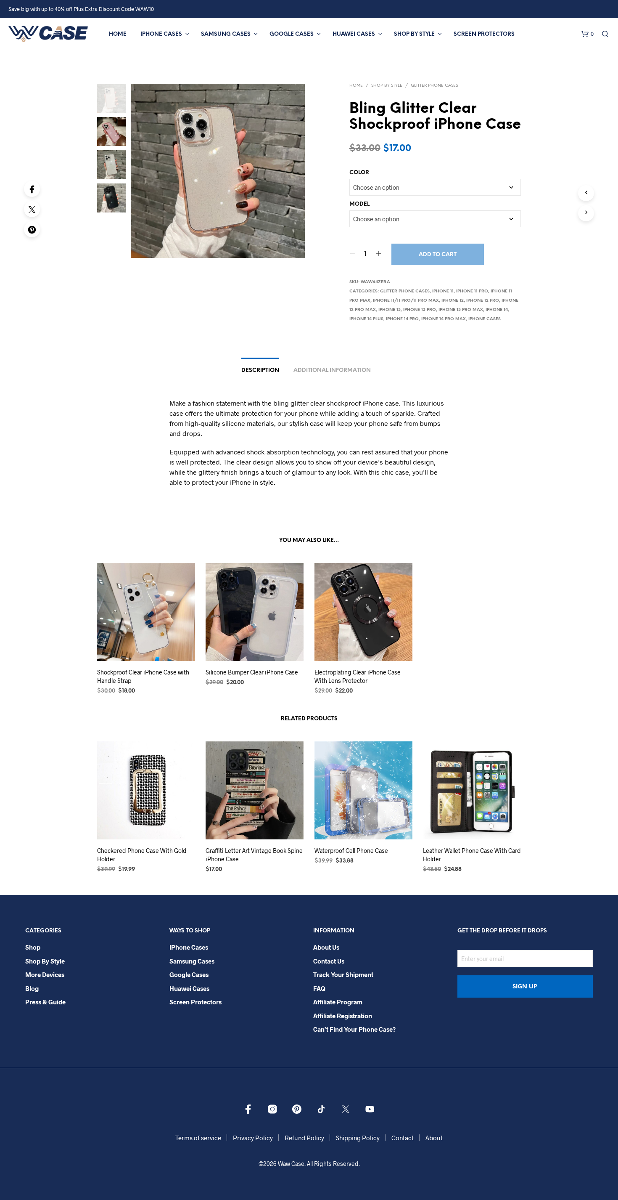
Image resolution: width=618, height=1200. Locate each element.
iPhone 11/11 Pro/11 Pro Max (406, 300)
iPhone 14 (497, 310)
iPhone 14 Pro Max (443, 319)
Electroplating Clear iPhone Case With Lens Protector (357, 676)
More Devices (44, 974)
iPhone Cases (161, 34)
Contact (402, 1138)
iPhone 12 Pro (482, 300)
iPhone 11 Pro (472, 291)
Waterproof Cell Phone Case (351, 850)
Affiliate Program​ (337, 1002)
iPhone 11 (443, 291)
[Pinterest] (32, 229)
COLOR (359, 172)
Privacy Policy (253, 1138)
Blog (32, 988)
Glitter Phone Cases (434, 85)
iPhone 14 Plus (366, 319)
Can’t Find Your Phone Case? (354, 1029)
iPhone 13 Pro (419, 310)
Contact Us (328, 961)
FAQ (319, 988)
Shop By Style (414, 34)
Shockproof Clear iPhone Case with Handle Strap (143, 676)
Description (260, 370)
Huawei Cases (354, 34)
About (434, 1138)
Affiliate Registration (342, 1015)
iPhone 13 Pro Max (460, 310)
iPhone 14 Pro (402, 319)
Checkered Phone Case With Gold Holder (142, 855)
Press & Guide (45, 1002)
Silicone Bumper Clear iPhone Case (252, 672)
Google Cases (291, 34)
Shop (32, 947)
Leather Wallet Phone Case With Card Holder (472, 855)
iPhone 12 (452, 300)
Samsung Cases (226, 34)
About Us (326, 947)
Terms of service (198, 1138)
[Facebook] (32, 189)
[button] (587, 34)
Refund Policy (304, 1138)
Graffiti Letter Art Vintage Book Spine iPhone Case (254, 855)
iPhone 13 (389, 310)
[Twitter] (32, 209)
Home (118, 34)
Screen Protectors (484, 34)
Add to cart (438, 255)
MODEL (359, 204)
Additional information (332, 370)
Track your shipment (343, 974)
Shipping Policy (358, 1138)
